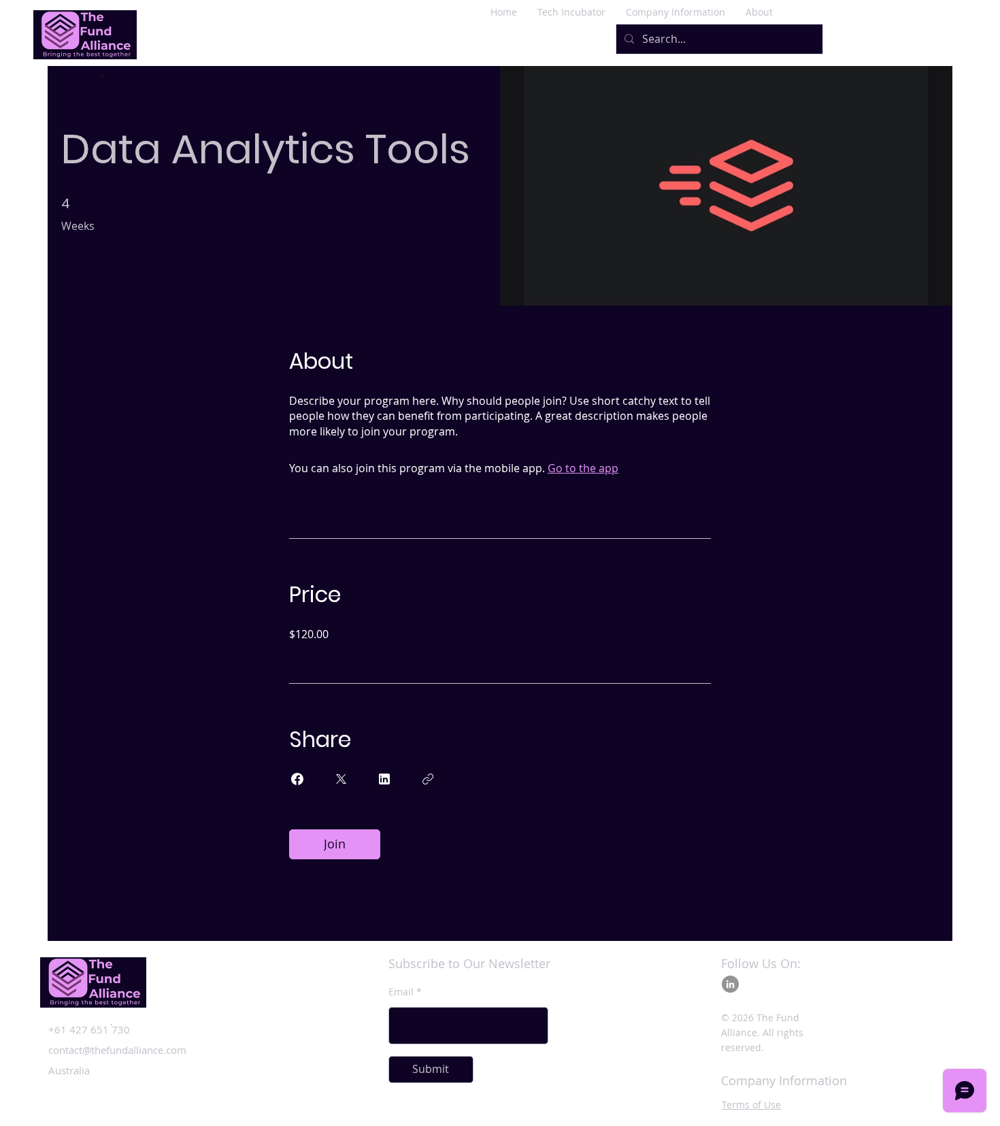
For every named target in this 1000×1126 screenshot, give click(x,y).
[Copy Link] (428, 779)
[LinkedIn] (730, 984)
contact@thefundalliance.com (117, 1050)
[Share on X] (341, 779)
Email (401, 992)
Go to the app (583, 468)
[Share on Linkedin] (384, 779)
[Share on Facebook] (297, 779)
